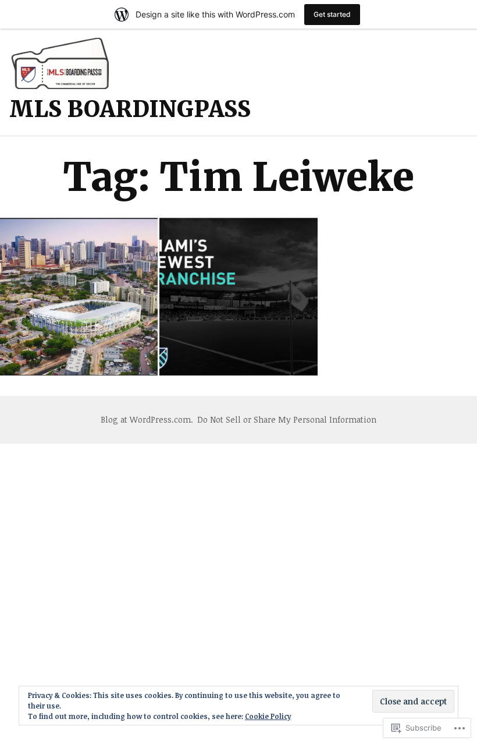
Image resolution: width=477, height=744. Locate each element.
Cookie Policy (268, 716)
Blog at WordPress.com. (147, 419)
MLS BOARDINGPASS (130, 109)
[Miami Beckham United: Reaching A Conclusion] (79, 296)
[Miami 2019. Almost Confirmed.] (238, 296)
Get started (332, 14)
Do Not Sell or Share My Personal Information (286, 419)
